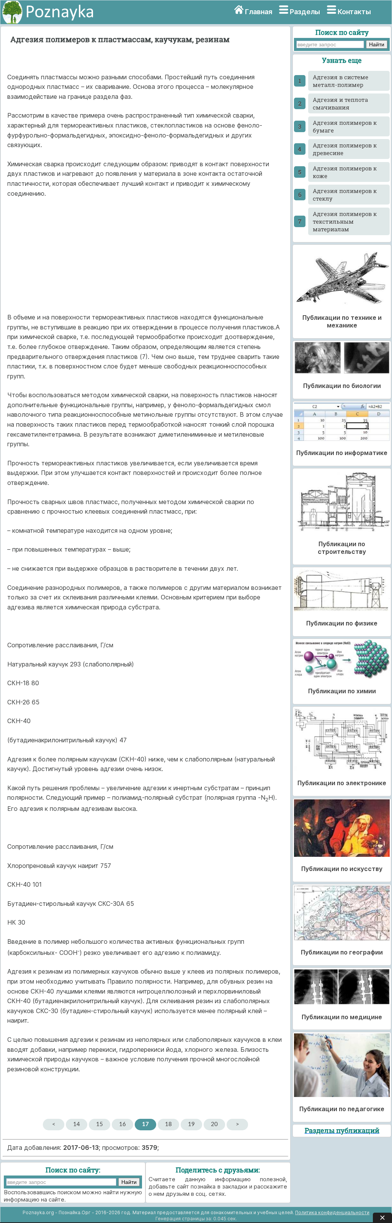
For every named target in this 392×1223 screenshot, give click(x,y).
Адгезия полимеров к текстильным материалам (345, 221)
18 (168, 1124)
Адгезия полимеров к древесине (345, 149)
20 (214, 1124)
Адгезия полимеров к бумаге (345, 126)
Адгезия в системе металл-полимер (340, 80)
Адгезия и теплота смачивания (340, 103)
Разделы (305, 12)
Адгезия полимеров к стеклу (345, 194)
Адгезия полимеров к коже (345, 172)
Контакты (354, 12)
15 (99, 1124)
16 (122, 1124)
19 (191, 1124)
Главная (258, 12)
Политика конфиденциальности (332, 1212)
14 (76, 1124)
